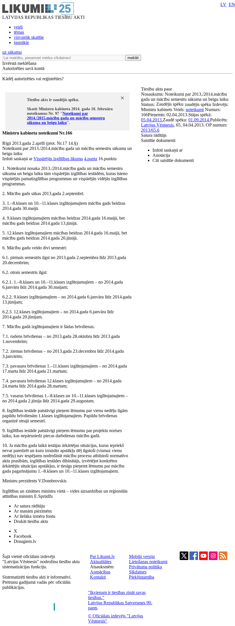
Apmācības (100, 571)
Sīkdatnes (137, 571)
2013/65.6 (150, 130)
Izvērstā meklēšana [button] (19, 63)
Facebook (23, 536)
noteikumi (195, 109)
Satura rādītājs (154, 135)
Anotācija (161, 155)
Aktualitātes (100, 561)
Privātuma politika (145, 566)
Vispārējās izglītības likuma (58, 158)
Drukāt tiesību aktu (31, 521)
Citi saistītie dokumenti (173, 160)
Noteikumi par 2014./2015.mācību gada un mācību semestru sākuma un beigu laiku (66, 118)
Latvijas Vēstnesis (157, 125)
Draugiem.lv (25, 541)
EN (232, 4)
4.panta (90, 158)
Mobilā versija (142, 556)
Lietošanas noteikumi (148, 561)
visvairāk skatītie (29, 37)
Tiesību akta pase (157, 89)
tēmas (19, 32)
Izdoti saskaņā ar (167, 150)
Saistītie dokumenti (158, 140)
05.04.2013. (152, 119)
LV (223, 4)
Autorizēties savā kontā (23, 68)
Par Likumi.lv (102, 556)
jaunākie (21, 42)
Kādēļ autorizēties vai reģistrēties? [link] (33, 78)
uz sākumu (12, 52)
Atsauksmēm (101, 566)
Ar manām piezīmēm (33, 511)
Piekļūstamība (141, 577)
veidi (18, 27)
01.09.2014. (199, 119)
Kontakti (98, 577)
